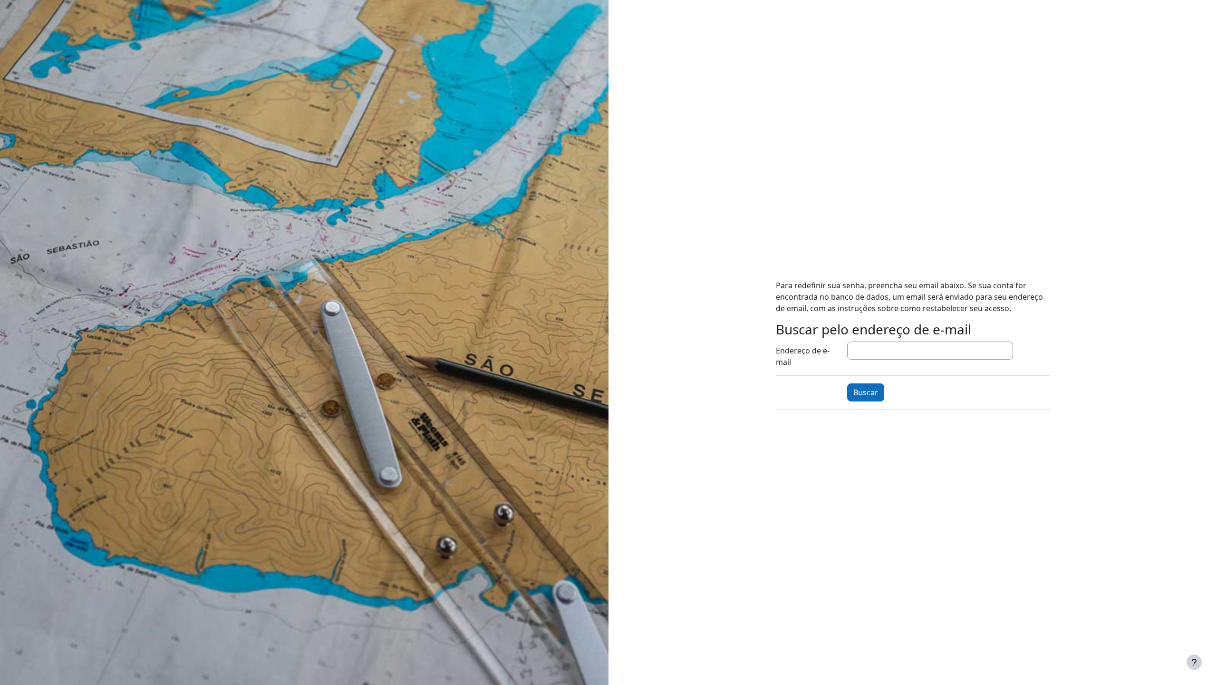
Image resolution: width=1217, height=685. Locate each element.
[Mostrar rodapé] (1194, 662)
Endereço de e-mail (803, 356)
